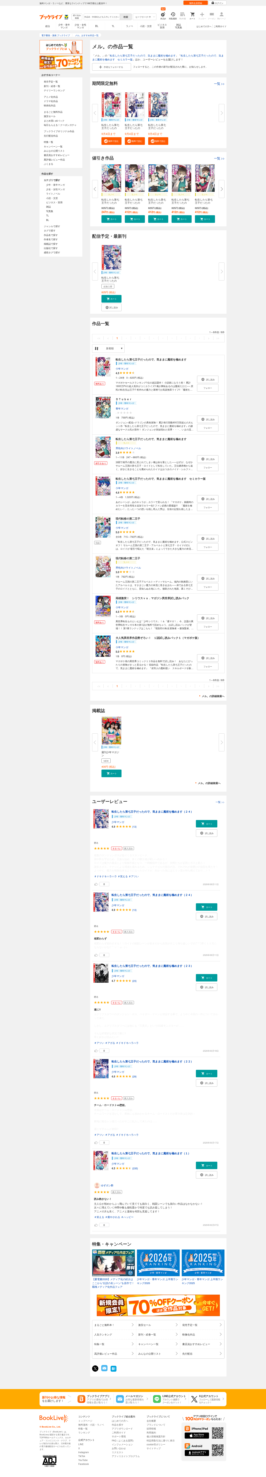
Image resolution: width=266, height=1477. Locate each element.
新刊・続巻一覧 (52, 86)
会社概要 (151, 1420)
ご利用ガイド (220, 26)
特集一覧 (48, 141)
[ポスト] (95, 1368)
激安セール (49, 116)
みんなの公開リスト (54, 150)
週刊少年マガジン (110, 753)
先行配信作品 (51, 135)
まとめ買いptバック (54, 120)
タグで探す (49, 230)
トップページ (85, 1420)
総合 (47, 26)
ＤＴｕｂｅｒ (124, 399)
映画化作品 (49, 105)
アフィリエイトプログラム (126, 1456)
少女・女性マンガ (80, 26)
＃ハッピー (127, 1217)
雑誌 (48, 206)
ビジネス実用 (162, 26)
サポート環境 (119, 1436)
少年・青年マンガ (64, 26)
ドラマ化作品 (51, 101)
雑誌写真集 (178, 26)
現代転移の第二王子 (128, 518)
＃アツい (134, 876)
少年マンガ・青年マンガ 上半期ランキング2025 (202, 1281)
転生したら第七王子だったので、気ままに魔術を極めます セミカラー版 (161, 478)
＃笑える (123, 876)
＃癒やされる (112, 1217)
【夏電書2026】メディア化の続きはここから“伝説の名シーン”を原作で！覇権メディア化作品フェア (113, 1283)
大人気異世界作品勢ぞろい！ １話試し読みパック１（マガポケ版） (158, 638)
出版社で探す (51, 248)
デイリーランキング (54, 90)
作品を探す (117, 1424)
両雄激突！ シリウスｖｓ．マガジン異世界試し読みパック (152, 598)
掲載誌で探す (51, 243)
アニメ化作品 (51, 96)
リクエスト (117, 1452)
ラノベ (129, 26)
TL (113, 26)
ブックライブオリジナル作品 (59, 131)
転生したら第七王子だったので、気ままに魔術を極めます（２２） (152, 1061)
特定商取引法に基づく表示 (161, 1440)
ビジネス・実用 (54, 202)
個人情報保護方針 (156, 1436)
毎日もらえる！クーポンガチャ (60, 124)
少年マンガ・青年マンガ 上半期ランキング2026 (157, 1281)
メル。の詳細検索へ (213, 696)
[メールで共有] (104, 1370)
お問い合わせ (119, 1448)
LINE (81, 1444)
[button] (111, 141)
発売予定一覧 (51, 81)
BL (96, 26)
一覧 (219, 83)
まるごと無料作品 (53, 111)
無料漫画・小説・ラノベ (91, 1424)
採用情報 (151, 1428)
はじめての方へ (203, 26)
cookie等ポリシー (156, 1444)
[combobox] (101, 17)
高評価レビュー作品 (54, 159)
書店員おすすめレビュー (57, 155)
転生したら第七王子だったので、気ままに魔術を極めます (143, 55)
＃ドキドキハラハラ (105, 876)
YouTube (83, 1460)
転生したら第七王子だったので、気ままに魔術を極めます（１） (151, 1153)
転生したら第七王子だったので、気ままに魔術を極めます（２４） (152, 811)
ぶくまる (48, 163)
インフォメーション (122, 1444)
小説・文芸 (146, 26)
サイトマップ (154, 1448)
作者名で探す (51, 239)
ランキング (84, 1432)
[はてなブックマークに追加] (113, 1371)
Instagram (83, 1452)
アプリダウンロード (122, 1428)
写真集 (49, 211)
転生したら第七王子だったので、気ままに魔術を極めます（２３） (152, 966)
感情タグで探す (52, 252)
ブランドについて (156, 1424)
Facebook (83, 1463)
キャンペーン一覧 (53, 146)
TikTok (81, 1456)
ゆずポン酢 (107, 1185)
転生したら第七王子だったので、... (110, 128)
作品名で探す (51, 235)
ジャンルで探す (52, 226)
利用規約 (151, 1432)
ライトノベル (53, 193)
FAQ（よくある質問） (123, 1440)
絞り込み (77, 16)
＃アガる (110, 1043)
